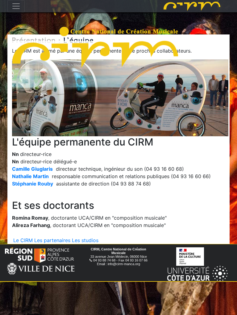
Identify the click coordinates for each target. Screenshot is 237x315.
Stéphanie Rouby (32, 184)
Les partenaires (52, 240)
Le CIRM (23, 240)
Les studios (85, 240)
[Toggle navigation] (16, 6)
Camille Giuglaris (32, 169)
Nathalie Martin (30, 176)
